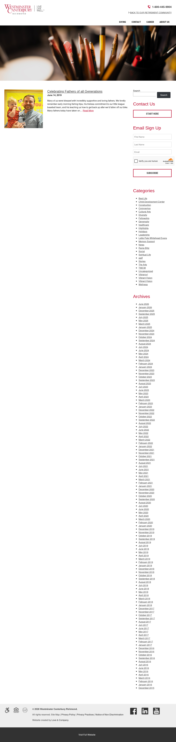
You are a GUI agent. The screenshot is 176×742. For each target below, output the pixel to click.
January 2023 (145, 406)
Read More (88, 110)
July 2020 (143, 505)
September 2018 (147, 578)
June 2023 (144, 390)
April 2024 (144, 357)
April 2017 (144, 635)
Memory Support (147, 241)
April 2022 (144, 436)
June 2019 (144, 548)
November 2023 (146, 373)
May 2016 (143, 671)
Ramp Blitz (144, 248)
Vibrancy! (143, 274)
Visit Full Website (87, 734)
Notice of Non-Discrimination (109, 714)
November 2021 (146, 452)
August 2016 (145, 661)
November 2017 (146, 611)
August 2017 (145, 621)
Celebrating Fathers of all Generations (74, 91)
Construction (145, 205)
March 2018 (144, 598)
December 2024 (146, 330)
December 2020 (146, 489)
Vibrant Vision (145, 277)
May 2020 (143, 512)
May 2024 (143, 353)
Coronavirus (145, 208)
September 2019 (147, 539)
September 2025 (147, 313)
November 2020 (146, 492)
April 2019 (144, 555)
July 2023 (143, 386)
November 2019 (146, 532)
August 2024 (145, 343)
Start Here (152, 113)
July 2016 (143, 664)
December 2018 (146, 568)
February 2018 (146, 601)
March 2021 (144, 479)
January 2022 (145, 446)
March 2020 (144, 519)
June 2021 (144, 469)
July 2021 (143, 466)
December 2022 (146, 409)
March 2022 (144, 439)
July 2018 (143, 585)
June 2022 (144, 429)
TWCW (142, 267)
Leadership (144, 234)
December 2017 (146, 608)
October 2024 (145, 337)
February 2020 (146, 522)
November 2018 (146, 572)
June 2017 (144, 628)
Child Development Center (152, 201)
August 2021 (145, 462)
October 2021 (145, 456)
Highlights (143, 228)
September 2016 (147, 658)
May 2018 (143, 591)
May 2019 (143, 552)
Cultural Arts (145, 211)
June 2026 (144, 304)
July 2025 (143, 317)
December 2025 (146, 310)
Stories (142, 261)
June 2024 (144, 350)
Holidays (143, 231)
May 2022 (143, 433)
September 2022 (147, 419)
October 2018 (145, 575)
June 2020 (144, 509)
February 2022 (146, 443)
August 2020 (145, 502)
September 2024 (147, 340)
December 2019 (146, 529)
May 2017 (143, 631)
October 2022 (145, 416)
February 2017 (146, 641)
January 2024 (145, 366)
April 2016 (144, 674)
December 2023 (146, 370)
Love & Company (60, 720)
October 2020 (145, 496)
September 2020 (147, 499)
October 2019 (145, 535)
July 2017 (143, 625)
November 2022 (146, 413)
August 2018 (145, 582)
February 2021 (146, 482)
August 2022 (145, 423)
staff (141, 258)
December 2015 (146, 687)
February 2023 (146, 403)
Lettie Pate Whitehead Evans (153, 238)
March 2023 (144, 400)
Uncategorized (146, 271)
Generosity (144, 221)
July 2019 (143, 545)
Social (142, 251)
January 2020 (145, 525)
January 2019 (145, 565)
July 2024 (143, 347)
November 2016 (146, 651)
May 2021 (143, 472)
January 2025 (145, 327)
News (141, 244)
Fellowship (144, 218)
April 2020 (144, 515)
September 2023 (147, 380)
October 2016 (145, 654)
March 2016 (144, 678)
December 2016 (146, 648)
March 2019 (144, 558)
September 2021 (147, 459)
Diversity (143, 214)
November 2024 (146, 333)
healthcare (144, 224)
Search (136, 90)
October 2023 (145, 376)
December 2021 (146, 449)
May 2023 (143, 393)
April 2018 (144, 595)
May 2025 (143, 320)
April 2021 (144, 476)
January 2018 (145, 605)
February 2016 (146, 681)
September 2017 (147, 618)
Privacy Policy (68, 714)
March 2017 (144, 638)
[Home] (24, 12)
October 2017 (145, 615)
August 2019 (145, 542)
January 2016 (145, 684)
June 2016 (144, 668)
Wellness (143, 284)
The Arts (143, 264)
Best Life (143, 198)
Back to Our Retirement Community (151, 12)
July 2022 (143, 426)
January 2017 (145, 644)
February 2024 (146, 363)
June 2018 (144, 588)
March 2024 (144, 360)
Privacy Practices (85, 714)
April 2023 (144, 396)
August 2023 (145, 383)
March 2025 (144, 323)
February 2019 (146, 562)
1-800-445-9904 (162, 7)
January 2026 (145, 307)
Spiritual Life (145, 254)
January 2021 (145, 486)
